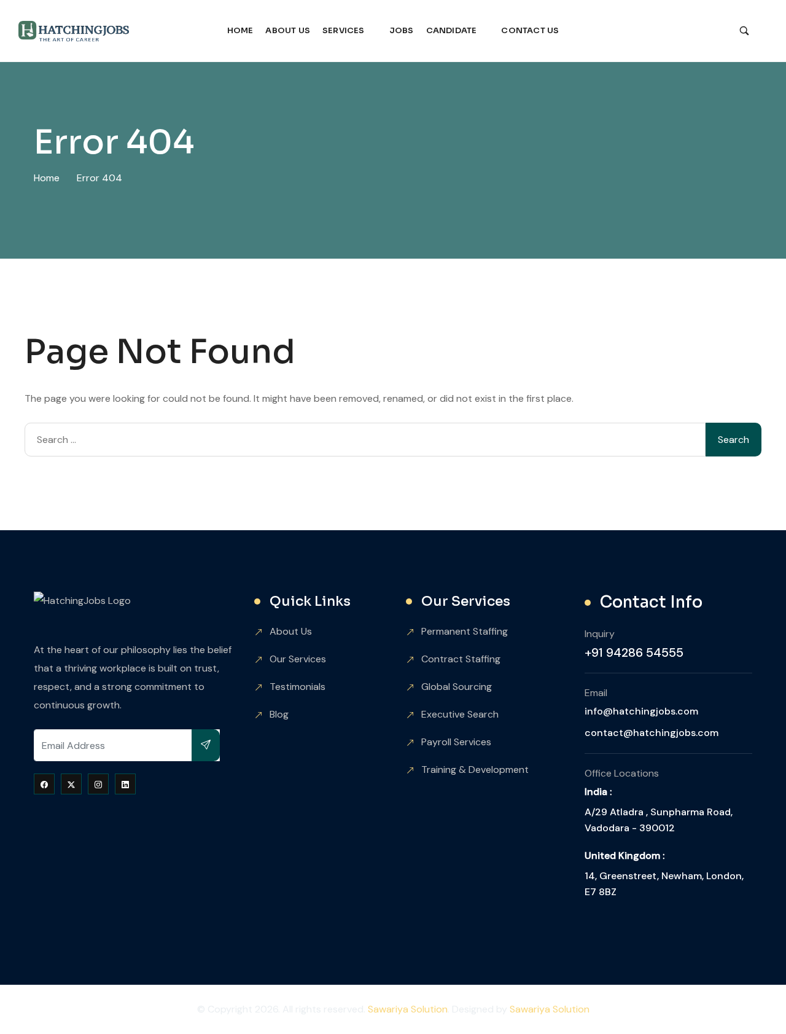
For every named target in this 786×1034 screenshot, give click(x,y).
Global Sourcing (456, 686)
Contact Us (530, 30)
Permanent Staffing (464, 631)
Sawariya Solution (408, 1009)
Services (343, 30)
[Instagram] (98, 784)
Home (240, 30)
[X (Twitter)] (71, 784)
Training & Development (475, 769)
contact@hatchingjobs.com (651, 732)
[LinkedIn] (125, 784)
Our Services (298, 658)
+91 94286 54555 (634, 652)
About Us (287, 30)
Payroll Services (456, 741)
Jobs (401, 30)
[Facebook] (44, 784)
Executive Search (460, 714)
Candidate (451, 30)
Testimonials (297, 686)
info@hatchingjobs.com (641, 711)
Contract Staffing (460, 658)
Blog (279, 714)
